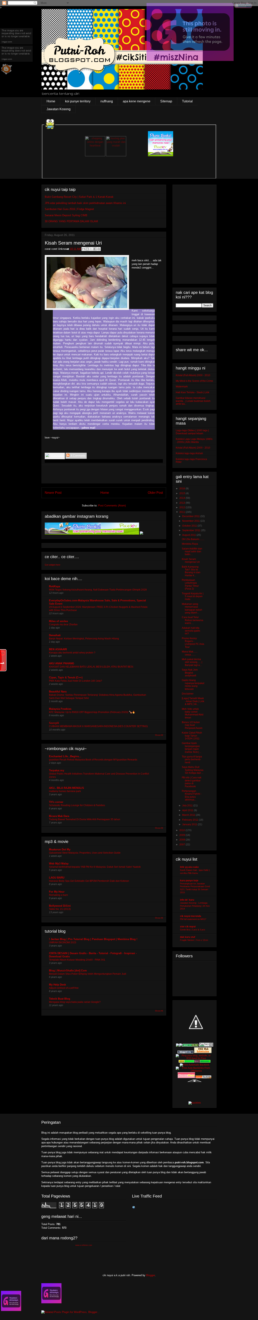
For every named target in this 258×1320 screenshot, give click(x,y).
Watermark (182, 386)
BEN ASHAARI (58, 649)
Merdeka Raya (190, 543)
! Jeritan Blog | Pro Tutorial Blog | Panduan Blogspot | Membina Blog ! (93, 939)
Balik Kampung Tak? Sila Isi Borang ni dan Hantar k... (191, 571)
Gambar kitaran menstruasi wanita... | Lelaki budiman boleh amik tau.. (193, 401)
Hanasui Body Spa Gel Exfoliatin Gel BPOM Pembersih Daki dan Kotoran (89, 881)
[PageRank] (206, 1045)
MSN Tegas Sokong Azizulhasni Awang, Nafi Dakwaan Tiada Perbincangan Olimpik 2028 (98, 589)
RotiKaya (54, 586)
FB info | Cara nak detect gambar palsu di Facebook (191, 782)
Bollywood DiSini (60, 905)
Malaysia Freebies (60, 708)
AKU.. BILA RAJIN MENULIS (66, 787)
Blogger (150, 1275)
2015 (182, 493)
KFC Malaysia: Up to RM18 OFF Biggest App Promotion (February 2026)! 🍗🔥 (92, 712)
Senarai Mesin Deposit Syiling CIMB (66, 215)
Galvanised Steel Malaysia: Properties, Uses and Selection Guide (85, 852)
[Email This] (83, 249)
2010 (182, 830)
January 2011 (190, 824)
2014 (182, 498)
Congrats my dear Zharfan (63, 624)
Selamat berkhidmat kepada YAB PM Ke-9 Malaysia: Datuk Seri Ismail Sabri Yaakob (95, 866)
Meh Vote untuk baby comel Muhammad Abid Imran (192, 713)
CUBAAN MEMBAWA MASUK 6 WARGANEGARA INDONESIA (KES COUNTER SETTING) (98, 726)
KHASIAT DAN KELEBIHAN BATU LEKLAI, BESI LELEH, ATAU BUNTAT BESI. (91, 666)
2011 (182, 512)
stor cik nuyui (188, 926)
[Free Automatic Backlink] (194, 1064)
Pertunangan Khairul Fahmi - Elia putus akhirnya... (192, 795)
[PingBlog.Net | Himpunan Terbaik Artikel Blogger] (196, 1041)
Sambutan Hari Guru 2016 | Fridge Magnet (69, 209)
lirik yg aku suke (189, 867)
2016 (182, 488)
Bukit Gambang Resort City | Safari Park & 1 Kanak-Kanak (79, 196)
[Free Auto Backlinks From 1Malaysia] (194, 1070)
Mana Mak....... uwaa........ (190, 653)
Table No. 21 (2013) (60, 909)
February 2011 (190, 819)
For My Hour (56, 891)
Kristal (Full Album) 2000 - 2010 (193, 375)
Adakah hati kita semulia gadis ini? (191, 631)
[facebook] (16, 43)
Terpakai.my (56, 770)
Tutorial (187, 101)
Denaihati (55, 635)
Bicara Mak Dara (59, 816)
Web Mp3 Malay (59, 863)
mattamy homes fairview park (65, 791)
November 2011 (191, 521)
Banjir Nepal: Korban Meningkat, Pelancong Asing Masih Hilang (84, 638)
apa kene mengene (136, 101)
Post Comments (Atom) (112, 505)
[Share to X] (91, 249)
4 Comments (78, 455)
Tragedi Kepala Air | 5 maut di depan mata (192, 596)
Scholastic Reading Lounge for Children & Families (77, 805)
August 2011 (189, 535)
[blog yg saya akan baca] (6, 74)
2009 (182, 835)
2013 (182, 502)
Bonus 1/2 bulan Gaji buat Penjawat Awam (192, 725)
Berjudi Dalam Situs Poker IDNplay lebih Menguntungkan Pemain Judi (87, 973)
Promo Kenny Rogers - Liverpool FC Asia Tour (193, 642)
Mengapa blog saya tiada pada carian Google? (75, 1002)
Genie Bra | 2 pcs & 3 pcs (192, 929)
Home (51, 101)
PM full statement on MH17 (193, 919)
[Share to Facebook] (95, 249)
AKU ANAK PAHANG (61, 663)
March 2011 (189, 815)
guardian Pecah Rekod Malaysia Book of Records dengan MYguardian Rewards (93, 759)
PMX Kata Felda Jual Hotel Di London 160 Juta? (75, 680)
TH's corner (56, 802)
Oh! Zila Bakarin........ (193, 539)
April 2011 (188, 810)
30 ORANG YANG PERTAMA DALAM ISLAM (71, 221)
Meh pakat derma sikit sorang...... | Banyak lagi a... (192, 662)
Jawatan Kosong (59, 109)
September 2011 (191, 530)
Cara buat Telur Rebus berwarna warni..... (192, 620)
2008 (182, 839)
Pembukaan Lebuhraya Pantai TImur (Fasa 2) (190, 584)
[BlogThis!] (87, 249)
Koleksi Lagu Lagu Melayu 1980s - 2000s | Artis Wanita (194, 440)
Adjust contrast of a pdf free (64, 988)
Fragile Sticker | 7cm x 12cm (194, 940)
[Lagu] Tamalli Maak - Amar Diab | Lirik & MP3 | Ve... (193, 701)
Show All (159, 735)
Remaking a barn (58, 895)
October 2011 (190, 525)
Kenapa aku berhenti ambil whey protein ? (72, 652)
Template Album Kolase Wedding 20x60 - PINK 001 (77, 959)
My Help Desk (57, 984)
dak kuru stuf (187, 937)
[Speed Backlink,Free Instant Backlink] (203, 1077)
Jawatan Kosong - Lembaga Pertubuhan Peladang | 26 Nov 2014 (195, 906)
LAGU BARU (56, 877)
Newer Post (53, 492)
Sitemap (166, 101)
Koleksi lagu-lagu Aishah (189, 453)
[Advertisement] (103, 474)
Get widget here (52, 565)
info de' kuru (187, 899)
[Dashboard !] (243, 7)
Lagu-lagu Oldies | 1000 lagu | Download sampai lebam (192, 432)
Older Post (155, 492)
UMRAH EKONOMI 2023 (62, 942)
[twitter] (16, 60)
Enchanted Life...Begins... (65, 756)
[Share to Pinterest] (99, 249)
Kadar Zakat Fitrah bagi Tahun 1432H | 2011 (192, 735)
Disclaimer (188, 693)
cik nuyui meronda (190, 916)
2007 (182, 844)
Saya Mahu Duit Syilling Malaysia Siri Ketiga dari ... (192, 770)
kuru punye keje (189, 880)
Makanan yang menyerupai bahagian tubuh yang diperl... (192, 608)
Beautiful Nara (58, 691)
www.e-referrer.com (83, 1245)
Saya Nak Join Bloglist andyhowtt (190, 672)
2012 (182, 507)
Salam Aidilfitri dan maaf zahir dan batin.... (192, 551)
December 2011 (191, 516)
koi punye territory (78, 101)
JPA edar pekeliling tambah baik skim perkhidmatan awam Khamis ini (85, 203)
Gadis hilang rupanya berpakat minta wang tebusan (193, 684)
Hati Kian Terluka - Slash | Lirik (192, 392)
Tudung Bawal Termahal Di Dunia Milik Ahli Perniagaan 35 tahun (84, 819)
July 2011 (187, 805)
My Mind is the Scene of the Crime (194, 381)
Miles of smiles (58, 621)
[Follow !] (190, 60)
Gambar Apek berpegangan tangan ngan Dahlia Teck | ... (191, 747)
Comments (57, 456)
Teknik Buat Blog (59, 998)
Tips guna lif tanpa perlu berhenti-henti (192, 759)
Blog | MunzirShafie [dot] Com (68, 970)
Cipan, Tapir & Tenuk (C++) (65, 677)
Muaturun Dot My (59, 849)
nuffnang (106, 101)
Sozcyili (54, 722)
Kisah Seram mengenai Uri (191, 560)
